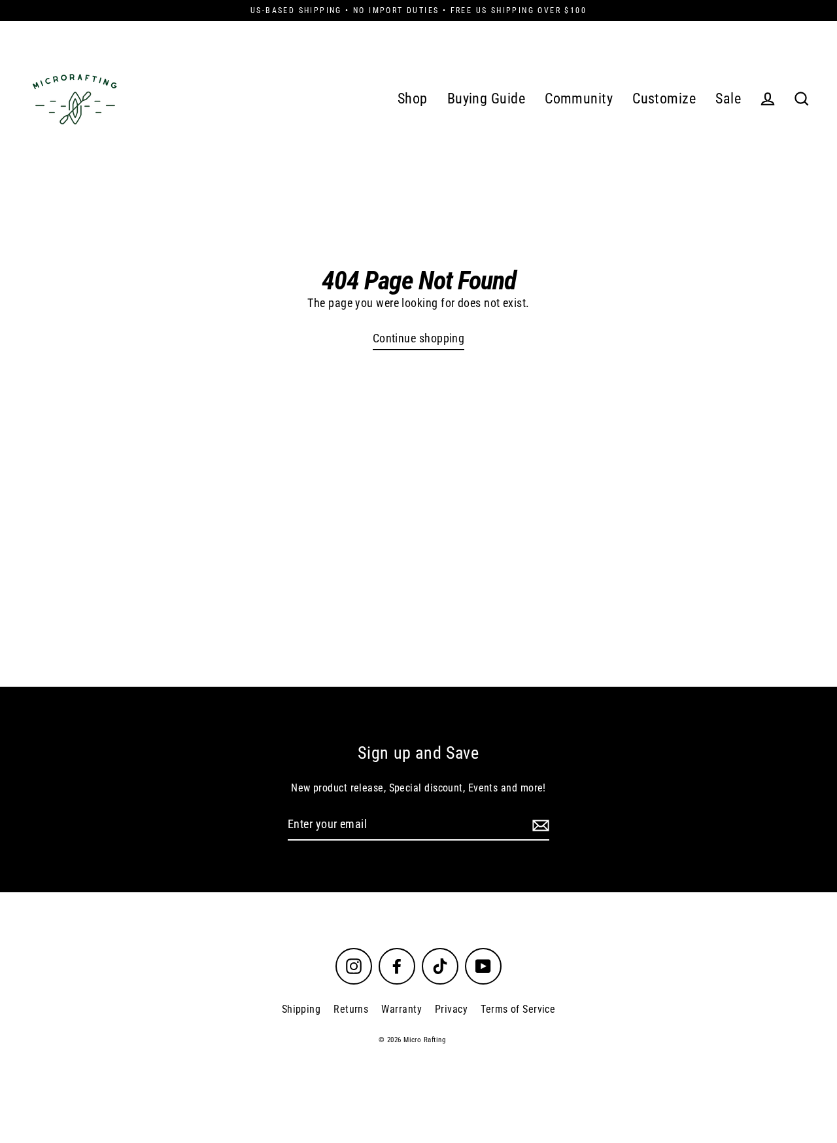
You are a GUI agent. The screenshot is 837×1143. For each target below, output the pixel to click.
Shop (413, 98)
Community (579, 98)
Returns (350, 1009)
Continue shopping (419, 338)
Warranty (401, 1009)
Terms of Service (518, 1009)
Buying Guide (486, 98)
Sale (728, 98)
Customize (664, 98)
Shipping (301, 1009)
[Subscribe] (538, 825)
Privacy (451, 1009)
